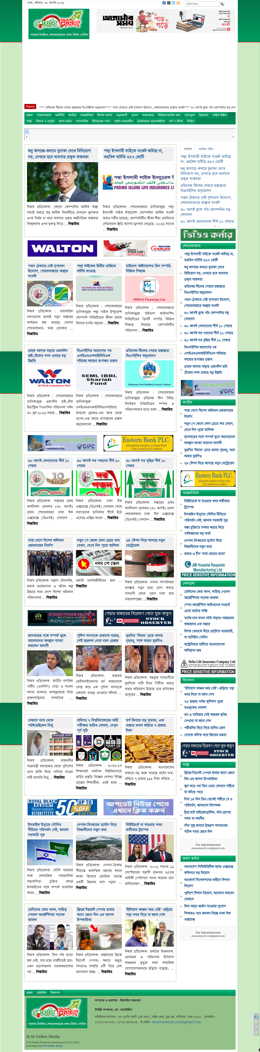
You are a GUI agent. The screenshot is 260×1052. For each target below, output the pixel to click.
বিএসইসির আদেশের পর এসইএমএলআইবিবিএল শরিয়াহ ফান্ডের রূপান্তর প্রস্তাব (97, 355)
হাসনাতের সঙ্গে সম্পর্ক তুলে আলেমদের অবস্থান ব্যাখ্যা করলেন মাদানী (47, 640)
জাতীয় (72, 115)
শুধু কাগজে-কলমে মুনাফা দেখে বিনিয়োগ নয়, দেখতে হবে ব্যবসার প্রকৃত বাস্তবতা (59, 154)
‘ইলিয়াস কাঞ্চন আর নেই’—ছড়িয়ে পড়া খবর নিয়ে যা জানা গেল (149, 912)
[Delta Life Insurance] (208, 666)
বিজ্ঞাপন (55, 993)
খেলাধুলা (190, 115)
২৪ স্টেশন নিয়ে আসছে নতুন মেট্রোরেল (209, 463)
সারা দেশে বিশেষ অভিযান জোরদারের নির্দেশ (46, 543)
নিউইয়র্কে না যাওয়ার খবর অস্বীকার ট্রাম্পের (144, 827)
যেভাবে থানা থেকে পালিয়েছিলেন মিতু (40, 723)
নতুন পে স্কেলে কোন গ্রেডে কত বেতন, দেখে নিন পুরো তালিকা (98, 543)
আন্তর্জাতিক (86, 115)
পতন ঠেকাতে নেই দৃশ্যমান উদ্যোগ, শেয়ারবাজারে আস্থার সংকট (48, 271)
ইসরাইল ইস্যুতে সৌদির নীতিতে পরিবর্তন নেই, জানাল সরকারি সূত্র (48, 829)
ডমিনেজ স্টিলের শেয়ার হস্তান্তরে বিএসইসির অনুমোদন (147, 353)
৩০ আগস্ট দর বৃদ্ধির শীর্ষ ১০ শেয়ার (207, 340)
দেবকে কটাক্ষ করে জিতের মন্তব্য (205, 735)
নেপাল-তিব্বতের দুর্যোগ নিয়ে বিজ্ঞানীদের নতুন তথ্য (97, 827)
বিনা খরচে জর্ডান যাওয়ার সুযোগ (205, 906)
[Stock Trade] (62, 618)
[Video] (208, 236)
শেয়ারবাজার (44, 115)
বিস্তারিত (73, 224)
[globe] (62, 444)
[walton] (62, 249)
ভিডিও (190, 121)
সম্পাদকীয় (82, 121)
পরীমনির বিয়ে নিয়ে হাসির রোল (204, 728)
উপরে (256, 1027)
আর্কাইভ (41, 993)
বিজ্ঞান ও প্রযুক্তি (45, 121)
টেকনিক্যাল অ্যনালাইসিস (151, 121)
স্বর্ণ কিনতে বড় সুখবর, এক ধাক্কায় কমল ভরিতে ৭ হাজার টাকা (146, 725)
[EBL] (138, 444)
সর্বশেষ (188, 149)
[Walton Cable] (138, 249)
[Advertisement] (130, 73)
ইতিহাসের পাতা (101, 121)
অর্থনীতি (59, 115)
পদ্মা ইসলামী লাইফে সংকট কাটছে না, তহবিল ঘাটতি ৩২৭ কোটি (133, 154)
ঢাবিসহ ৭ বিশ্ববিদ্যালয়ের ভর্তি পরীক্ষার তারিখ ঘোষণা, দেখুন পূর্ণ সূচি (97, 725)
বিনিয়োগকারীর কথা (169, 115)
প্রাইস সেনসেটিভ (123, 121)
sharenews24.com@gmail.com (176, 1022)
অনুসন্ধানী (121, 115)
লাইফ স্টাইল (219, 115)
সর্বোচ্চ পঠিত (206, 149)
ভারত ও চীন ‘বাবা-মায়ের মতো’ (204, 553)
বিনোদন (203, 115)
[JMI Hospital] (208, 570)
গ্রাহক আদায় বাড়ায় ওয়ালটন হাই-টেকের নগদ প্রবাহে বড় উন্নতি (47, 355)
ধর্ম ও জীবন (176, 121)
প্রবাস (135, 115)
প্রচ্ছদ (29, 115)
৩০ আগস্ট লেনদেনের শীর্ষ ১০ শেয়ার (207, 221)
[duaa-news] (138, 808)
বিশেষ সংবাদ (104, 115)
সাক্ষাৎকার (148, 115)
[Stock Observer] (138, 618)
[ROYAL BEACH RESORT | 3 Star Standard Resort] (62, 808)
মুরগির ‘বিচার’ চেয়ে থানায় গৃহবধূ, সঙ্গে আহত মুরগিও (144, 638)
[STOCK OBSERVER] (208, 751)
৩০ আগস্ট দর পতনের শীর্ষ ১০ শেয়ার (208, 333)
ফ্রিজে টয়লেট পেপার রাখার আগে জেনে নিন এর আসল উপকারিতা (95, 914)
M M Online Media (52, 1046)
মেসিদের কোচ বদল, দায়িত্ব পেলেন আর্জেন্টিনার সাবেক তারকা (47, 914)
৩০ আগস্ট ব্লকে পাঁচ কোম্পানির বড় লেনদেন (205, 212)
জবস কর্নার (65, 121)
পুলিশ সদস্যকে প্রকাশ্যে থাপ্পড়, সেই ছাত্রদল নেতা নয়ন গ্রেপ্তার (98, 638)
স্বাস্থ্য (29, 121)
